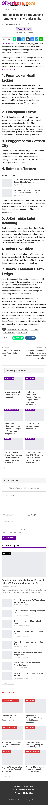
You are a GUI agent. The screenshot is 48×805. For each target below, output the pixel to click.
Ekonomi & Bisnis (11, 410)
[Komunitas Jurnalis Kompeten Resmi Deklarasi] (13, 383)
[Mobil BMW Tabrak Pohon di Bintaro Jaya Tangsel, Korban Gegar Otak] (12, 757)
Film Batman (34, 329)
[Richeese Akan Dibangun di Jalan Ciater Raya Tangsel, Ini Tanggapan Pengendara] (13, 415)
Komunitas (9, 378)
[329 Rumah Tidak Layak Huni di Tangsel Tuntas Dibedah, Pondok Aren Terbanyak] (7, 183)
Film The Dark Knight (9, 332)
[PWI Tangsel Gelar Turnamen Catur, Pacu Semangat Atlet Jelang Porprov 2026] (7, 193)
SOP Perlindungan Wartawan (24, 790)
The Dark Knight (8, 69)
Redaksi (17, 786)
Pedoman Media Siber (24, 793)
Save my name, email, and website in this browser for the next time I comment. (22, 531)
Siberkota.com (8, 44)
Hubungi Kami (28, 786)
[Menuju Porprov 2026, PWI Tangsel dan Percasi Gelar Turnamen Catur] (7, 603)
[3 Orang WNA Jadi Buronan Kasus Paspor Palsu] (34, 415)
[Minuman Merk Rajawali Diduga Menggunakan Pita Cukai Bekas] (35, 757)
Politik (7, 439)
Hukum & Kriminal (9, 727)
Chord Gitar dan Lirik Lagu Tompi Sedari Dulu (11, 353)
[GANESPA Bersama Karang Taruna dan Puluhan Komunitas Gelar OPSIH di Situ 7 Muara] (7, 613)
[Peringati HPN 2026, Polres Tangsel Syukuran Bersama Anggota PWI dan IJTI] (35, 733)
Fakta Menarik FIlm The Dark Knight (18, 329)
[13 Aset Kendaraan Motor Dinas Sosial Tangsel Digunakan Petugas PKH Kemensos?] (7, 645)
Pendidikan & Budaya (10, 700)
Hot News (30, 378)
